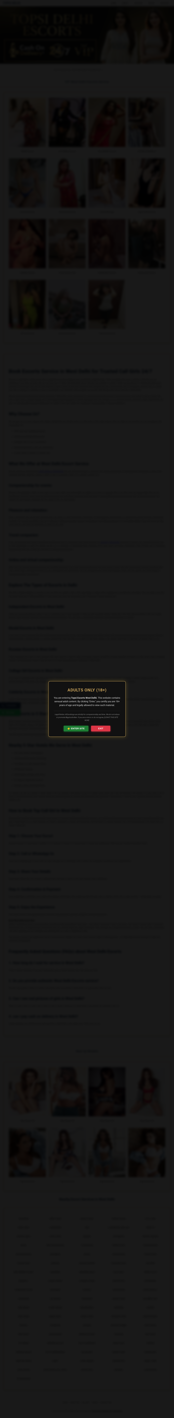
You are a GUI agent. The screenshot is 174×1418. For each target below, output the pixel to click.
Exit (100, 728)
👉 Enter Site (76, 728)
